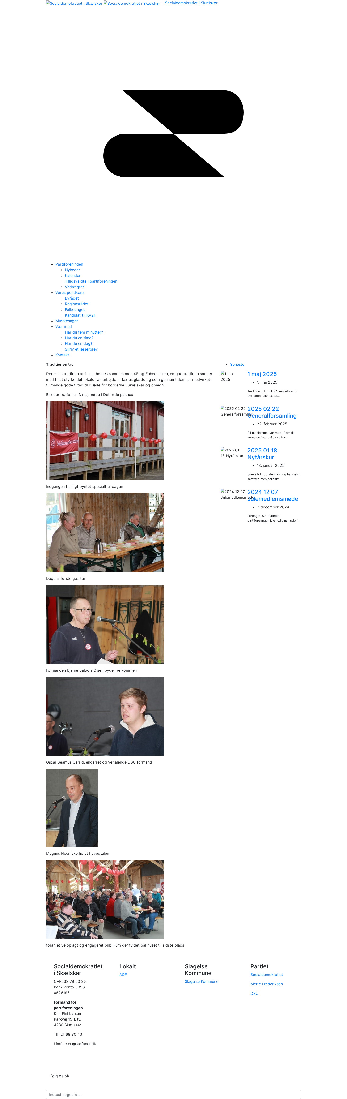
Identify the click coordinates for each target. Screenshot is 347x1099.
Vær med (63, 326)
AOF (123, 974)
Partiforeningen (69, 264)
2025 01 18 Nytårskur (262, 454)
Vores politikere (69, 292)
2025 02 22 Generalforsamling (272, 412)
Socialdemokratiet (266, 974)
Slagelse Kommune (201, 981)
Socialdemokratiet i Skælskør (191, 2)
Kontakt (62, 354)
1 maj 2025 (262, 374)
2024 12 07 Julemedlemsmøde (272, 495)
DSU (254, 993)
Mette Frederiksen (266, 984)
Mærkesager (66, 320)
